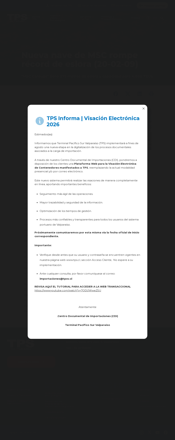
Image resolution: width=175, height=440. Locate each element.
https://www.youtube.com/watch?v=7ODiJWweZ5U (68, 290)
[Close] (143, 108)
